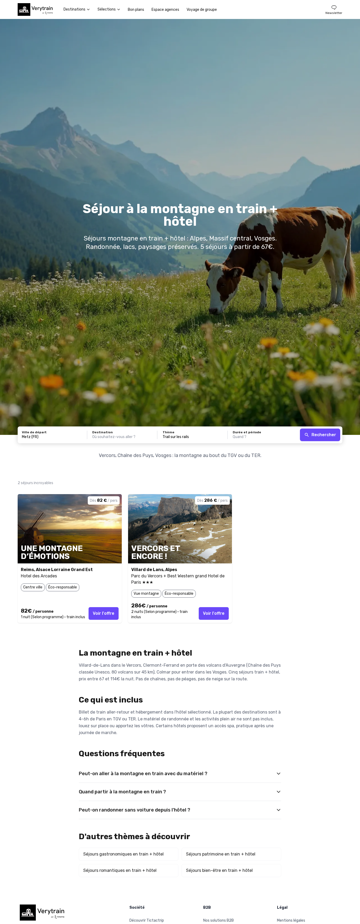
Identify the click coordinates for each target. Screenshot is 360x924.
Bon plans (136, 9)
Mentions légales (291, 920)
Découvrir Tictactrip (146, 920)
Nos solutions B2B (218, 920)
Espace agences (165, 9)
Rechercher (324, 434)
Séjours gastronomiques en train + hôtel (123, 854)
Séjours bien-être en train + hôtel (219, 870)
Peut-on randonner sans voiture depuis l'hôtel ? (134, 810)
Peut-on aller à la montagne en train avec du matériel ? (143, 773)
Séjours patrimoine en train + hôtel (220, 854)
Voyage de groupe (202, 9)
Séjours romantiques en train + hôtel (120, 870)
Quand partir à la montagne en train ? (122, 792)
